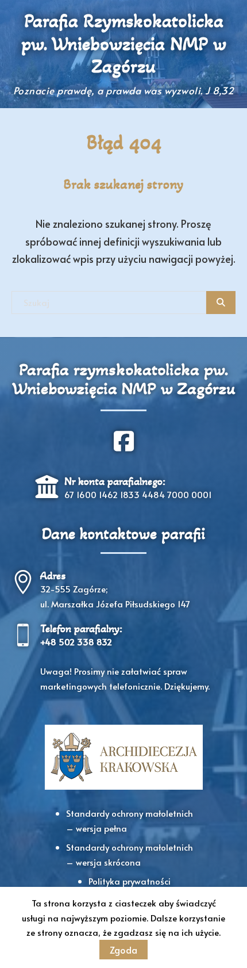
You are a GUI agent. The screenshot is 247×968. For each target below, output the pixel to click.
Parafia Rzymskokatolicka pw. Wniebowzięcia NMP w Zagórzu (123, 44)
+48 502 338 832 (76, 642)
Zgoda (123, 949)
